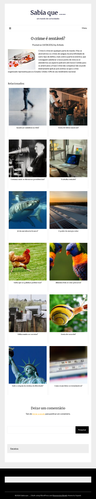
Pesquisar (82, 430)
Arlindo (60, 45)
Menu (84, 28)
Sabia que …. (48, 12)
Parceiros (14, 448)
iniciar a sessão (38, 414)
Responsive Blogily (60, 495)
